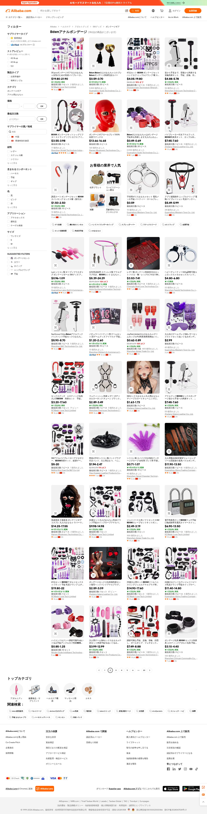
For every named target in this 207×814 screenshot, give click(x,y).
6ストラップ (169, 225)
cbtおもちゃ (96, 231)
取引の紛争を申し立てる (137, 748)
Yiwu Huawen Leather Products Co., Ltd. (105, 473)
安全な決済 (51, 737)
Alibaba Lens (11, 789)
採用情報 (10, 753)
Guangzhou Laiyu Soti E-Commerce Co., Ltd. (67, 290)
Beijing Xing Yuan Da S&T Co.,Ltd (65, 470)
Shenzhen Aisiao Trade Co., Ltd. (140, 351)
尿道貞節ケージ (125, 711)
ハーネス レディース (42, 717)
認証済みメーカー (94, 737)
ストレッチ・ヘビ (177, 711)
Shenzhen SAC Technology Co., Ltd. (66, 346)
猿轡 (194, 711)
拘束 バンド (77, 717)
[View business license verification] (129, 809)
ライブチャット (133, 742)
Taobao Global (115, 801)
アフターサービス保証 (56, 753)
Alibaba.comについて (15, 731)
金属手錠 (185, 225)
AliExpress (63, 801)
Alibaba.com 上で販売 (176, 737)
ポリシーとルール (54, 764)
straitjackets (157, 711)
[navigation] (27, 349)
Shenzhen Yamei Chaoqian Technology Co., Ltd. (143, 476)
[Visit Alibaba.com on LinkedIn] (174, 769)
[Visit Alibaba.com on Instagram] (185, 769)
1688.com (74, 801)
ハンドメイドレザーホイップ (102, 225)
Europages (144, 801)
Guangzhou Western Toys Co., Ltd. (142, 212)
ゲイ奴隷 (58, 225)
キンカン (61, 717)
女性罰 (141, 711)
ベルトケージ (36, 711)
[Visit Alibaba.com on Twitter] (179, 769)
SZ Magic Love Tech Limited (63, 87)
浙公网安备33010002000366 (149, 810)
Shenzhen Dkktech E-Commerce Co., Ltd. (105, 352)
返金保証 (50, 742)
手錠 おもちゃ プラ (19, 717)
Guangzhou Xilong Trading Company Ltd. (181, 470)
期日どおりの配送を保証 (57, 748)
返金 (128, 753)
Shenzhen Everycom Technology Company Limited (181, 91)
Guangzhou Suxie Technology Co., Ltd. (105, 91)
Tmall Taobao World (89, 801)
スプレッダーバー (128, 225)
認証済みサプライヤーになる (179, 753)
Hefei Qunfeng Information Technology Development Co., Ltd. (105, 289)
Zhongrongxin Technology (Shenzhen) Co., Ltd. (143, 87)
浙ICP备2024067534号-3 (175, 810)
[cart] (162, 11)
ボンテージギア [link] (113, 26)
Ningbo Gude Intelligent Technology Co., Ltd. (67, 652)
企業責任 (10, 748)
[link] (203, 787)
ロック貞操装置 (61, 231)
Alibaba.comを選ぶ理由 (16, 737)
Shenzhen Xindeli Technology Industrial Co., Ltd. (67, 150)
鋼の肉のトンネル (76, 225)
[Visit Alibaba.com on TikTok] (196, 769)
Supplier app (115, 789)
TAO (125, 801)
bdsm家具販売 (17, 711)
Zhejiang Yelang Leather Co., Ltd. (179, 147)
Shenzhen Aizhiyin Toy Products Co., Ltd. (105, 655)
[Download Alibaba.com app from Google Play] (191, 788)
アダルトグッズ (82, 26)
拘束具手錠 (79, 231)
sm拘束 (75, 711)
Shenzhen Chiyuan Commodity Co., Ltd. (181, 658)
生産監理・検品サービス (57, 758)
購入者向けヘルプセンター (138, 737)
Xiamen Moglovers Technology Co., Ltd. (105, 150)
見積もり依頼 (92, 742)
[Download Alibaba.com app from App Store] (171, 788)
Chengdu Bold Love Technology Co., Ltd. (143, 286)
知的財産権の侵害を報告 (137, 758)
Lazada (104, 801)
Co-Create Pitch (13, 742)
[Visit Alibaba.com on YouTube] (191, 769)
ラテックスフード (150, 225)
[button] (126, 10)
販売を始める (173, 742)
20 (144, 670)
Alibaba (53, 26)
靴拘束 (89, 711)
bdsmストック (105, 711)
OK (41, 106)
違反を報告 (131, 764)
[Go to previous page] (99, 670)
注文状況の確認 (174, 748)
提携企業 (171, 758)
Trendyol (133, 801)
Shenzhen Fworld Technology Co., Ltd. (67, 214)
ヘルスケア (66, 26)
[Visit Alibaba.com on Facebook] (168, 769)
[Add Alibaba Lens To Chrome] (44, 788)
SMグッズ (97, 26)
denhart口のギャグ (57, 711)
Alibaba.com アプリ (133, 789)
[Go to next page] (149, 670)
